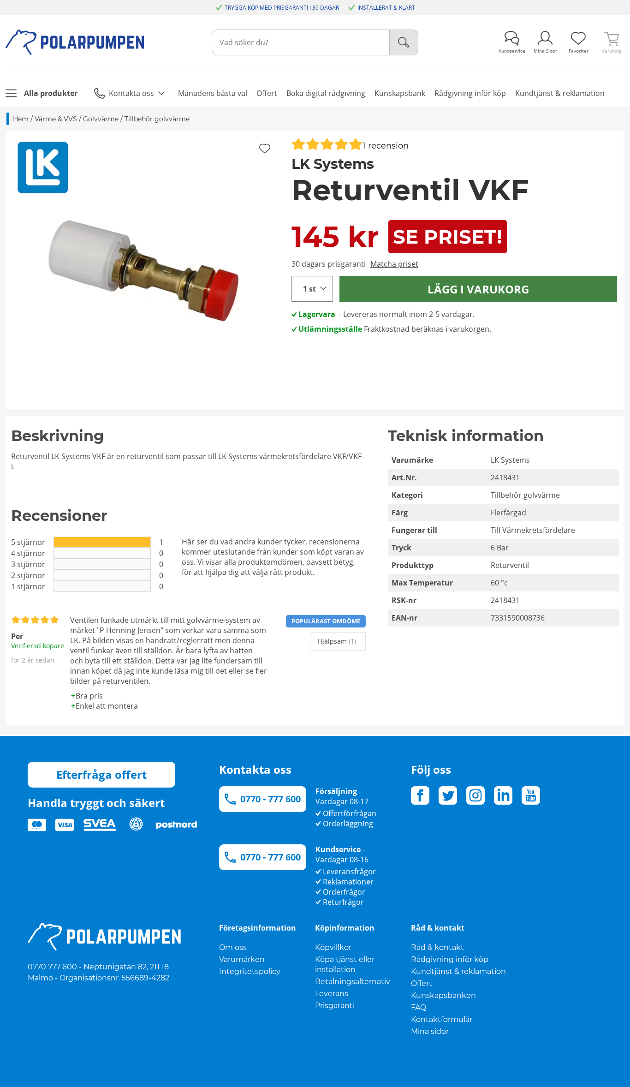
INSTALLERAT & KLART (386, 8)
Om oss (233, 947)
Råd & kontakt (437, 947)
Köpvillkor (333, 947)
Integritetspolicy (249, 971)
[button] (146, 270)
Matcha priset (394, 264)
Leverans (331, 993)
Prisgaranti (335, 1005)
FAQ (418, 1007)
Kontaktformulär (441, 1019)
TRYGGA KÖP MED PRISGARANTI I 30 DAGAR (282, 8)
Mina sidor (430, 1031)
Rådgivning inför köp (449, 959)
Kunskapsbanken (443, 995)
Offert (421, 983)
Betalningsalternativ (352, 981)
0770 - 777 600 (270, 799)
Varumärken (242, 959)
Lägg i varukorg (478, 289)
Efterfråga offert (101, 774)
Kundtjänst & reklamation (458, 971)
